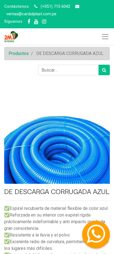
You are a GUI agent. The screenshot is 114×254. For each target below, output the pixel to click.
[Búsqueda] (104, 70)
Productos (19, 53)
